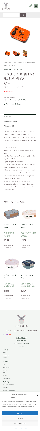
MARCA (10, 62)
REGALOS (5, 375)
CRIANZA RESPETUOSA (21, 340)
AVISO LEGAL (5, 387)
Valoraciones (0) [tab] (9, 126)
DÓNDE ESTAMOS (6, 355)
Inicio (5, 62)
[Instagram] (7, 334)
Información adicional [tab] (10, 121)
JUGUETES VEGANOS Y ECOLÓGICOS (21, 343)
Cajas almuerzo (8, 69)
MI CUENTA (5, 358)
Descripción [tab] (7, 117)
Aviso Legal (25, 428)
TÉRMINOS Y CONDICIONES (9, 390)
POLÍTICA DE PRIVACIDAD (8, 384)
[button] (37, 396)
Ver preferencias (20, 423)
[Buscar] (23, 15)
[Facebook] (3, 334)
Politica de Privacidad (18, 428)
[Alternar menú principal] (36, 6)
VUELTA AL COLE (6, 367)
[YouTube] (10, 334)
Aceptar (20, 413)
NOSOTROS (21, 346)
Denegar (20, 418)
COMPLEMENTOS (6, 378)
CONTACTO (5, 352)
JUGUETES (5, 364)
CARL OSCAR (17, 62)
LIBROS (4, 373)
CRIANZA (5, 370)
